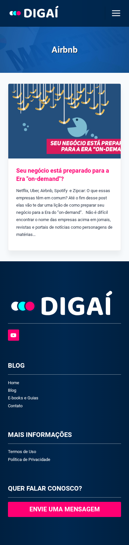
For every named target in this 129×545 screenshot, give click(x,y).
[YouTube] (13, 335)
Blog (12, 390)
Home (13, 382)
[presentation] (64, 121)
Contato (15, 405)
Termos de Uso (22, 451)
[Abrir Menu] (114, 13)
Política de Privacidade (29, 459)
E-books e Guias (23, 397)
